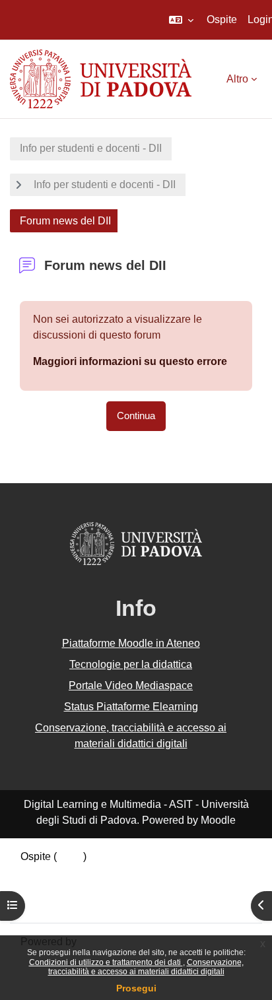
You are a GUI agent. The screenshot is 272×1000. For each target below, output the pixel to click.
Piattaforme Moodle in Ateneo (131, 643)
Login (70, 856)
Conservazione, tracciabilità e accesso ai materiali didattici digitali (146, 967)
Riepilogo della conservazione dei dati (110, 872)
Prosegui (136, 988)
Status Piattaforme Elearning (131, 706)
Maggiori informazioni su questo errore (130, 361)
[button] (181, 20)
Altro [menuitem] (237, 78)
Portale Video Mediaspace (131, 685)
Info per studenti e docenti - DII (91, 148)
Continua (136, 416)
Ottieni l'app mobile (65, 904)
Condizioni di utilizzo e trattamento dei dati (106, 962)
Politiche (40, 888)
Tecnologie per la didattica (130, 664)
